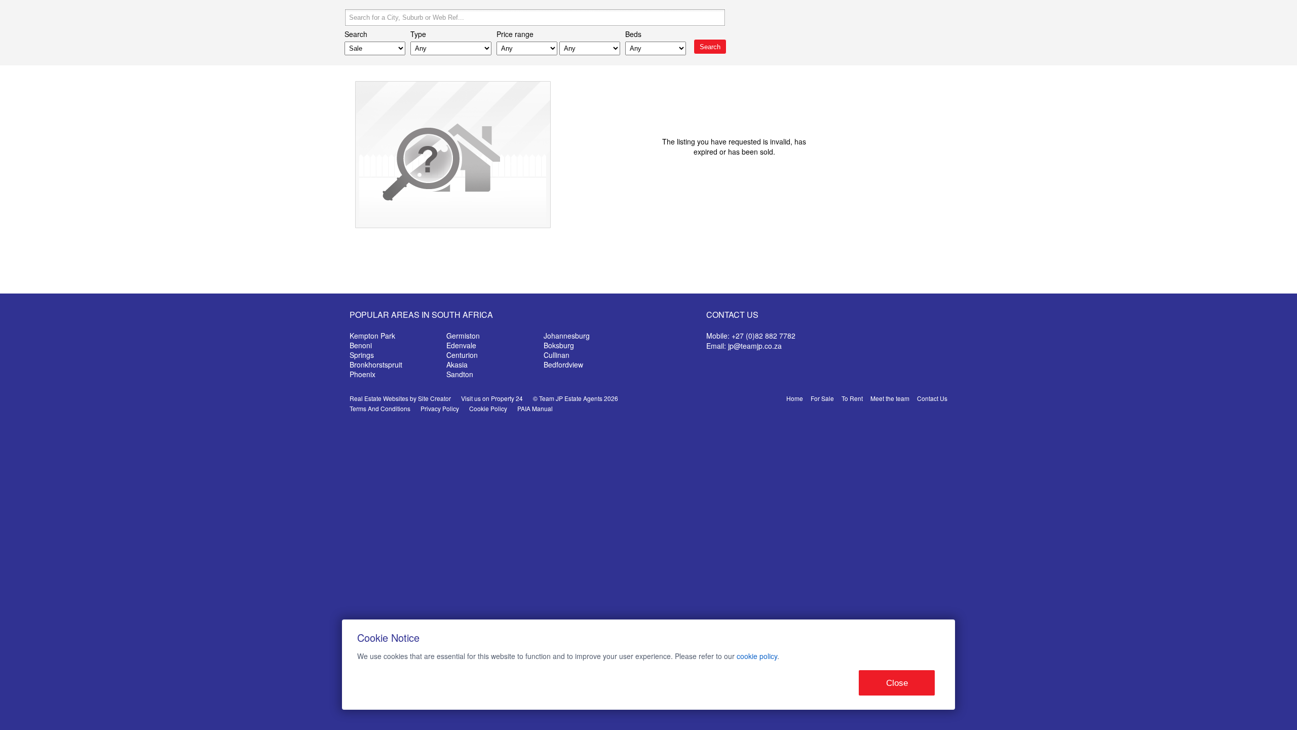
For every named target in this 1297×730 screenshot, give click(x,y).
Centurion (462, 355)
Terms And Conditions (380, 408)
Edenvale (461, 345)
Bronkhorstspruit (376, 364)
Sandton (459, 374)
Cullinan (556, 355)
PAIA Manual (535, 408)
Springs (362, 355)
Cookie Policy (488, 408)
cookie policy (757, 656)
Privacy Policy (440, 408)
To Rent (852, 398)
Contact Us (932, 398)
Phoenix (362, 374)
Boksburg (559, 345)
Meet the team (889, 398)
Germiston (463, 336)
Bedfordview (563, 364)
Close (897, 683)
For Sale (822, 398)
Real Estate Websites (379, 398)
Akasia (457, 364)
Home (794, 398)
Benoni (361, 345)
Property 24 (507, 398)
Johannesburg (567, 336)
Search (710, 47)
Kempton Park (372, 336)
